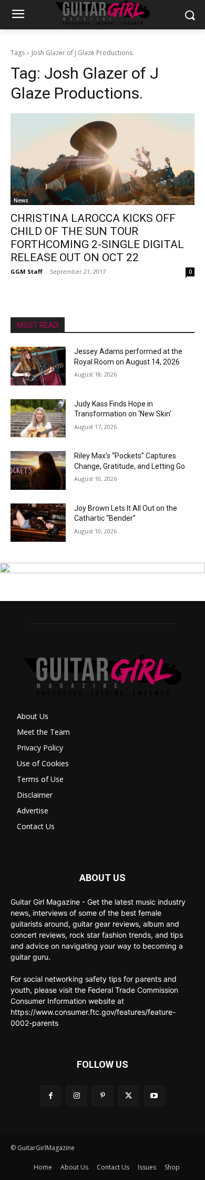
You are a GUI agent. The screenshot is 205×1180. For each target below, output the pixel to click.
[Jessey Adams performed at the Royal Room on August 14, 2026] (38, 366)
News (21, 200)
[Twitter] (128, 1096)
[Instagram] (76, 1096)
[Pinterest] (102, 1096)
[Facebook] (50, 1096)
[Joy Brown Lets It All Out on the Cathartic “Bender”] (38, 522)
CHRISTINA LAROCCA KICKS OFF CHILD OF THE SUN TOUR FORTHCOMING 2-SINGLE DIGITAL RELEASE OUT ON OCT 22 (97, 238)
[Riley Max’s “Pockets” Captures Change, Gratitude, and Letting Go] (38, 470)
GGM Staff (27, 271)
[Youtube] (154, 1096)
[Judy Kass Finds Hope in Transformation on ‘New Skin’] (38, 418)
